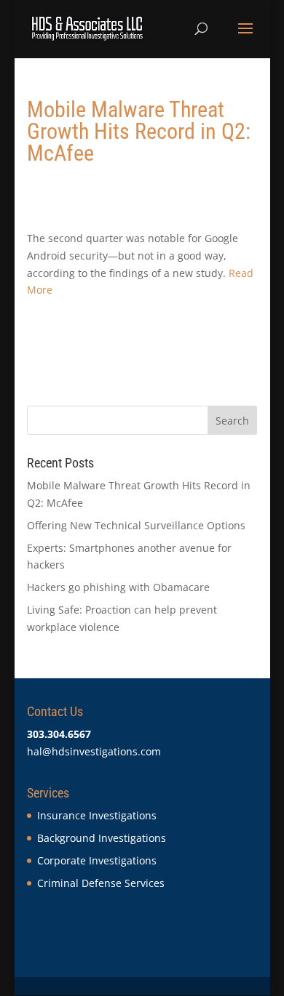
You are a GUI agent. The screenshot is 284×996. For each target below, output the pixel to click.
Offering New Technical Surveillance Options (136, 525)
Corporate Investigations (97, 860)
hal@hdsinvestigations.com (94, 751)
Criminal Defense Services (101, 883)
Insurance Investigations (97, 815)
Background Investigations (101, 838)
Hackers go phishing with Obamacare (118, 587)
